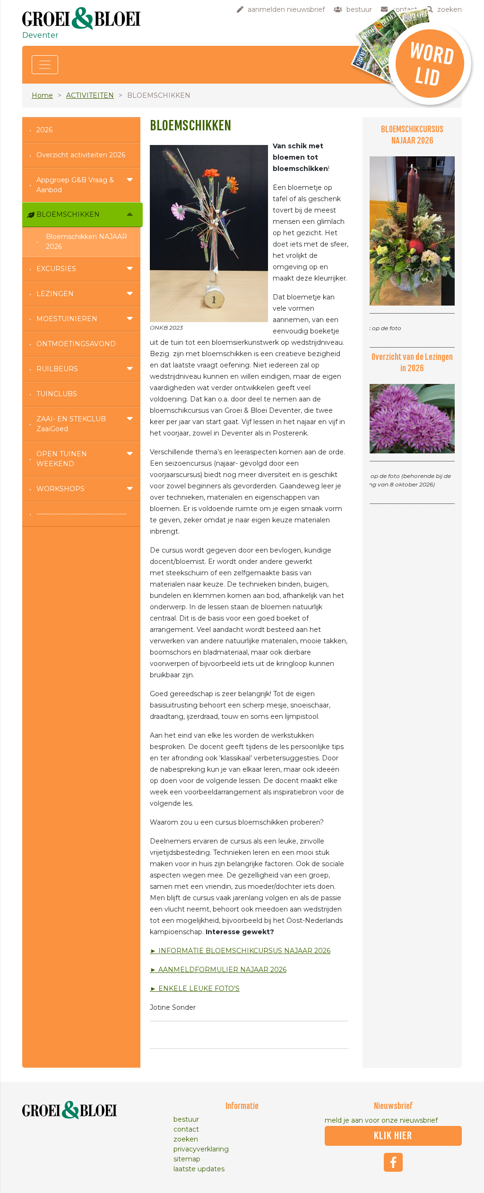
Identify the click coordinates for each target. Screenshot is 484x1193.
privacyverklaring (201, 1149)
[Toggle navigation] (45, 64)
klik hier (393, 1136)
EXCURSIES (56, 268)
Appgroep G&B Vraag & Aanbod (75, 185)
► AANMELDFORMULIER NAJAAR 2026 (218, 969)
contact (186, 1129)
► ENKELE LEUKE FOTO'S (195, 988)
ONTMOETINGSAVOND (76, 344)
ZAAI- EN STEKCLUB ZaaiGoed (71, 424)
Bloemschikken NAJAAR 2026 (86, 241)
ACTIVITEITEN (90, 95)
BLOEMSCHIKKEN (68, 214)
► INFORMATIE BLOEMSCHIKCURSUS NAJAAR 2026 (240, 950)
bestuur (186, 1119)
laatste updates (199, 1169)
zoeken (185, 1139)
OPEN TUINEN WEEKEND (61, 459)
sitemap (186, 1159)
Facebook (393, 1162)
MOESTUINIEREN (66, 319)
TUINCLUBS (56, 394)
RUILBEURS (57, 369)
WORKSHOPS (60, 489)
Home (42, 95)
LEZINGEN (55, 294)
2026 (44, 130)
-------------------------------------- (81, 514)
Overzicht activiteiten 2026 (80, 155)
